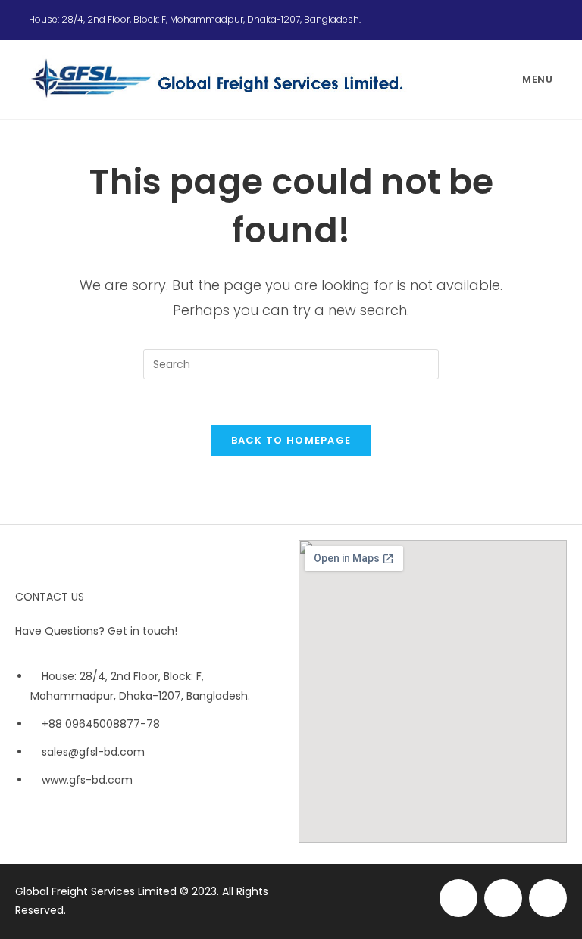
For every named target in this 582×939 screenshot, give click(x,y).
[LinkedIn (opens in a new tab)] (546, 19)
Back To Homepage (291, 440)
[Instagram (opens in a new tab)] (530, 19)
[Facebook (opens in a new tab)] (512, 19)
